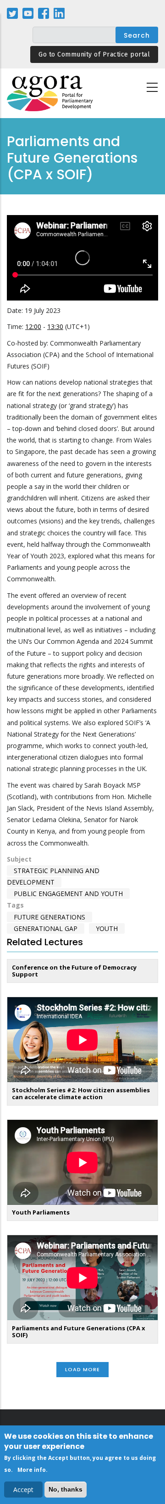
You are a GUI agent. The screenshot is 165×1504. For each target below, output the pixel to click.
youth (107, 928)
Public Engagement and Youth (68, 893)
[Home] (50, 93)
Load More (82, 1369)
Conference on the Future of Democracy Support (74, 970)
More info (31, 1470)
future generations (49, 917)
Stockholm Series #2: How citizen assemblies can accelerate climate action (81, 1093)
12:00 (33, 326)
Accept (23, 1489)
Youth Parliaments (41, 1212)
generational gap (45, 928)
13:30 (55, 326)
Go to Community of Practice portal (94, 54)
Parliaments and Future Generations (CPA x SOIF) (78, 1331)
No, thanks (65, 1489)
